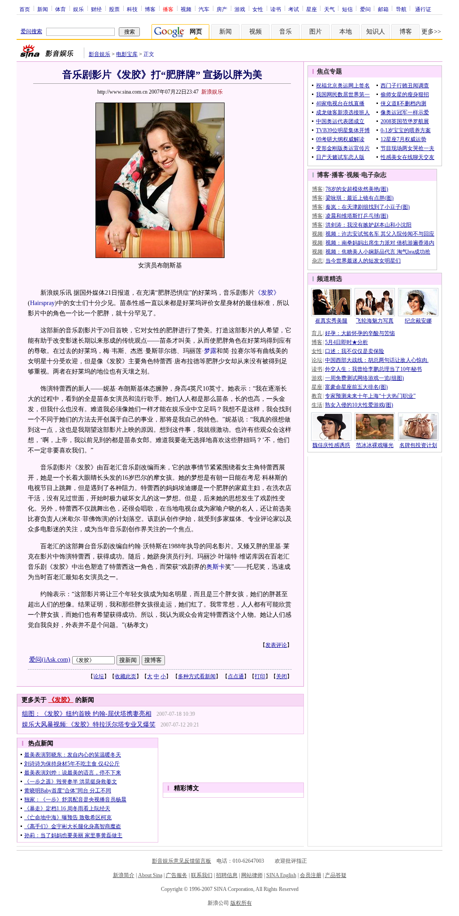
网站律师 (252, 875)
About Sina (150, 875)
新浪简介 (123, 875)
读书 (275, 9)
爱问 (365, 9)
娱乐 (78, 9)
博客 (150, 9)
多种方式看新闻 (197, 676)
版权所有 (241, 903)
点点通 (236, 676)
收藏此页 (125, 676)
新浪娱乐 (212, 92)
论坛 (98, 676)
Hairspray (42, 303)
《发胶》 (267, 292)
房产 (222, 9)
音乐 (285, 31)
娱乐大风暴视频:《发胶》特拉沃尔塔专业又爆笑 (89, 724)
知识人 (375, 31)
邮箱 (383, 9)
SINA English (281, 875)
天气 (329, 9)
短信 (347, 9)
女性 (257, 9)
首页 (24, 9)
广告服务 (176, 875)
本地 (345, 31)
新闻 (42, 9)
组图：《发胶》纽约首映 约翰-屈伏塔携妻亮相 (87, 713)
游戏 (239, 9)
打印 (260, 676)
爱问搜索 (31, 31)
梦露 (210, 351)
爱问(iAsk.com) (49, 659)
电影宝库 (127, 54)
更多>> (431, 31)
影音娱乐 (99, 54)
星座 (311, 9)
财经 (96, 9)
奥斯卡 (215, 566)
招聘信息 (227, 875)
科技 (132, 9)
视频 (186, 9)
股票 (114, 9)
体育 (60, 9)
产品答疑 (335, 875)
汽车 (204, 9)
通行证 (423, 9)
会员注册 (310, 875)
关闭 (281, 676)
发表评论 (276, 645)
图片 (315, 31)
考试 (293, 9)
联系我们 (201, 875)
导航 (401, 9)
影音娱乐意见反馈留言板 (181, 861)
